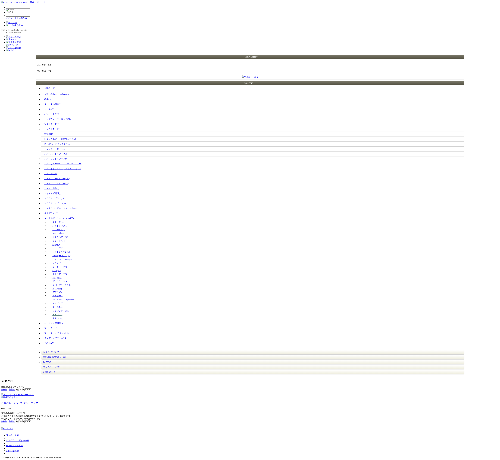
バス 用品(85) (51, 173)
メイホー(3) (57, 296)
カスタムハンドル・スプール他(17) (60, 208)
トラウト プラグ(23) (54, 198)
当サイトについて (51, 352)
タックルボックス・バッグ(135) (59, 218)
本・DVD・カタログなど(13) (57, 144)
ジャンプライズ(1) (60, 311)
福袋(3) (47, 99)
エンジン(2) (57, 303)
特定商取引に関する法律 (17, 440)
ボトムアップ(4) (59, 274)
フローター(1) (50, 328)
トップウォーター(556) (54, 149)
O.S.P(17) (56, 271)
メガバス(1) (57, 314)
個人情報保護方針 (14, 445)
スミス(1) (56, 263)
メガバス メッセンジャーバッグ (19, 403)
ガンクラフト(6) (59, 281)
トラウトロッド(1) (52, 129)
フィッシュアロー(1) (61, 259)
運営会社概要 (12, 435)
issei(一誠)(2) (58, 233)
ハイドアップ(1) (59, 226)
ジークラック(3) (59, 267)
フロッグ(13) (58, 222)
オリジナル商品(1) (52, 104)
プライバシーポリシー (53, 367)
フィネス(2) (57, 307)
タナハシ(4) (57, 318)
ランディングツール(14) (55, 338)
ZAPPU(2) (57, 292)
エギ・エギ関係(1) (52, 193)
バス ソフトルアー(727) (55, 159)
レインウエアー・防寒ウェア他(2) (60, 139)
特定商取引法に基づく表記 (55, 357)
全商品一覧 (49, 88)
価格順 (4, 389)
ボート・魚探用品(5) (53, 323)
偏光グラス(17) (51, 213)
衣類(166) (48, 134)
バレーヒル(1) (58, 229)
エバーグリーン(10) (61, 285)
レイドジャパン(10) (61, 252)
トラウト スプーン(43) (55, 203)
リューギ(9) (57, 248)
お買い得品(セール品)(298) (56, 94)
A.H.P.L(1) (57, 289)
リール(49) (49, 109)
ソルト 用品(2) (51, 188)
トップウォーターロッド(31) (57, 119)
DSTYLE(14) (58, 278)
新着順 (12, 389)
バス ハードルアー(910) (55, 154)
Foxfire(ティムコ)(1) (61, 256)
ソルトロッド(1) (51, 124)
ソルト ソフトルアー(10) (56, 183)
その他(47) (49, 343)
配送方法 (47, 362)
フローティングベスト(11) (56, 333)
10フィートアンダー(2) (63, 299)
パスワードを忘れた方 (16, 18)
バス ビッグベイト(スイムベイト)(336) (62, 169)
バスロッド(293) (51, 114)
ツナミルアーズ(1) (60, 237)
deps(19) (56, 244)
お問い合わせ (49, 372)
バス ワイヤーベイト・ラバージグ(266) (63, 164)
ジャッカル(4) (58, 241)
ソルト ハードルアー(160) (57, 178)
